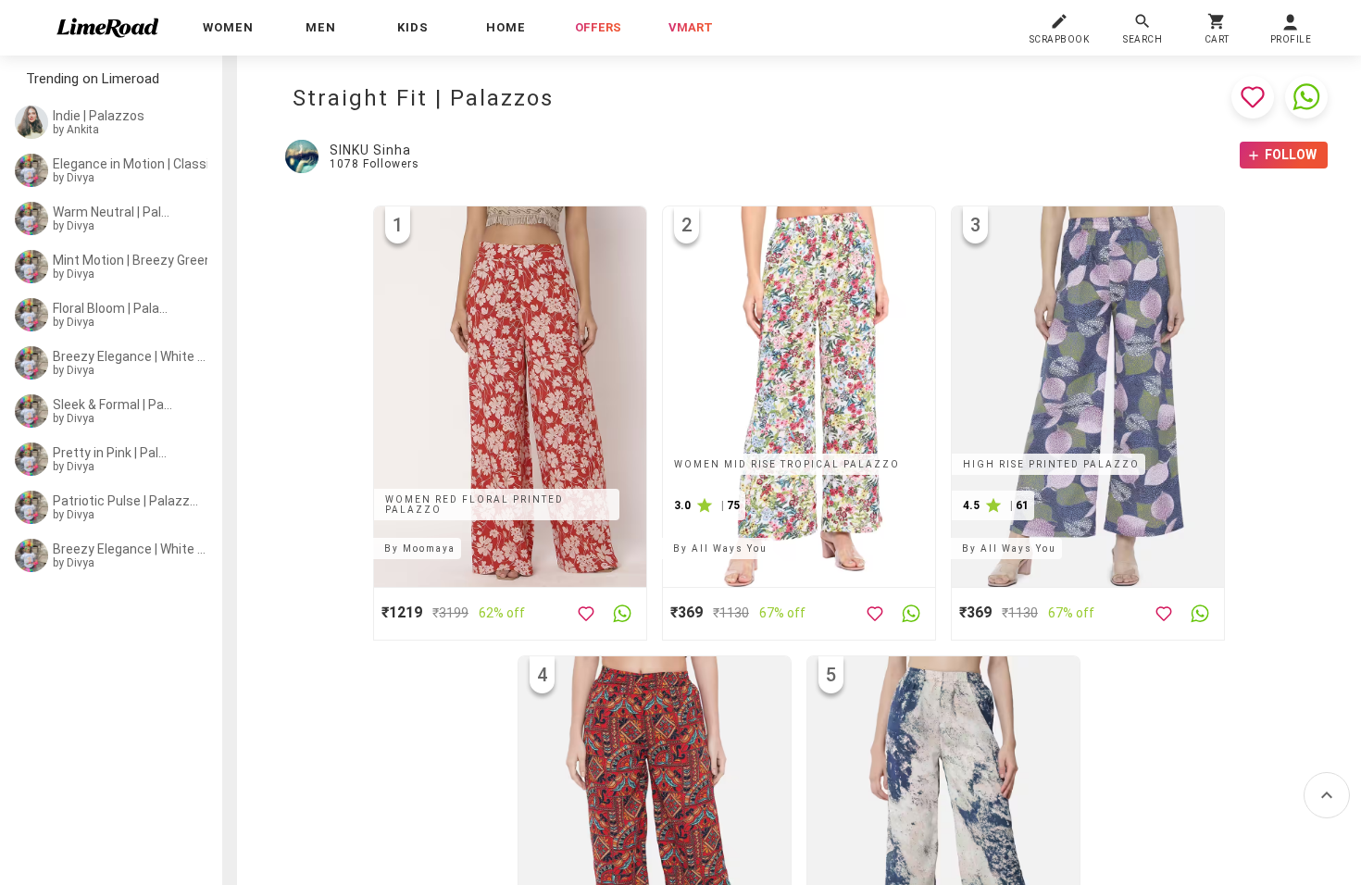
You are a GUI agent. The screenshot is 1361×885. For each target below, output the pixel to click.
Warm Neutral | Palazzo (113, 212)
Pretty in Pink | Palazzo (113, 452)
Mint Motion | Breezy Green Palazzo (137, 260)
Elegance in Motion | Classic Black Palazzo (153, 163)
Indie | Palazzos (98, 115)
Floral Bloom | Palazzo (113, 308)
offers (598, 27)
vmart (690, 27)
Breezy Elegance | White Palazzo (129, 356)
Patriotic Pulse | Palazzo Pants (126, 500)
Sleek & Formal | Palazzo (113, 404)
